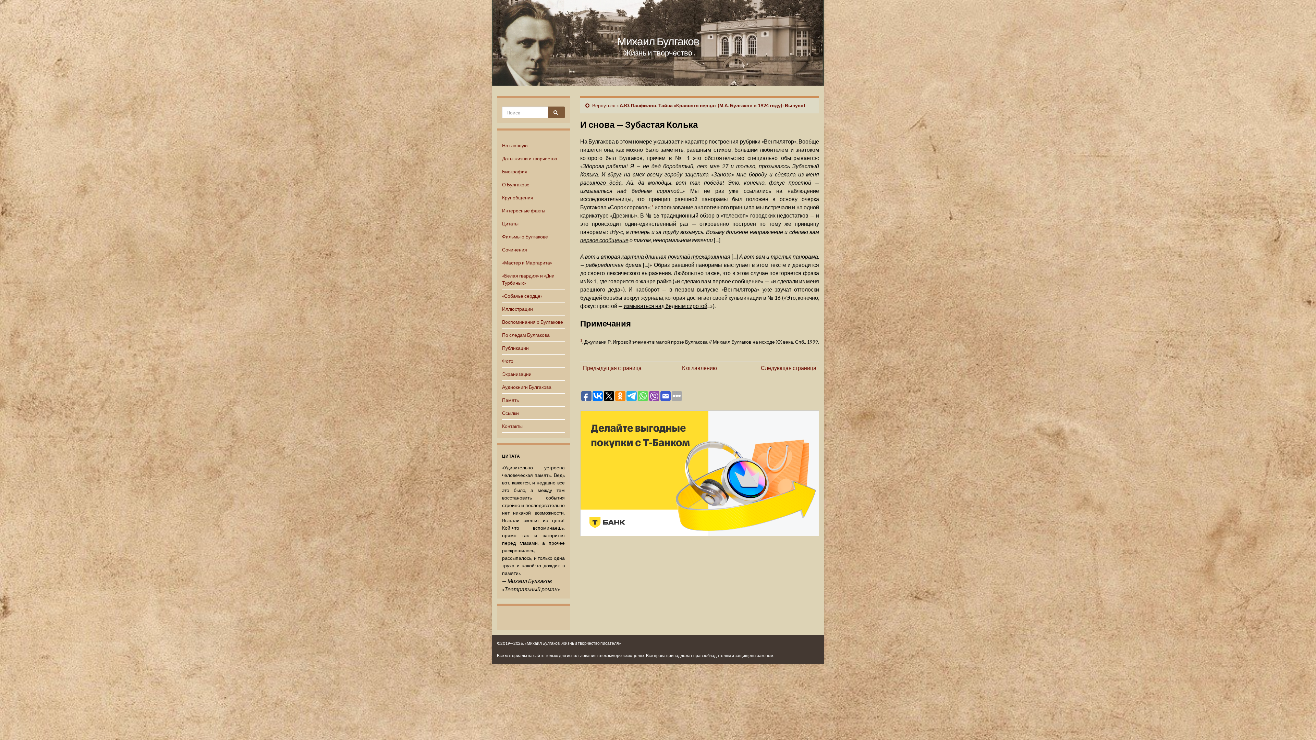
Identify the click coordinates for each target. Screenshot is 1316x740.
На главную (515, 145)
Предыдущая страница (612, 368)
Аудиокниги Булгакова (526, 387)
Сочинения (514, 249)
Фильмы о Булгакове (525, 236)
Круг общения (517, 197)
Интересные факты (523, 210)
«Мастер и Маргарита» (527, 263)
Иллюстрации (517, 309)
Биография (514, 171)
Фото (507, 361)
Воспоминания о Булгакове (532, 322)
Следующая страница (788, 368)
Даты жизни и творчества (529, 158)
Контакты (512, 426)
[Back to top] (1300, 724)
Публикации (515, 348)
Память (510, 400)
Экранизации (517, 374)
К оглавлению (699, 368)
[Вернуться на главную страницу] (658, 43)
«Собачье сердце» (522, 296)
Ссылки (510, 413)
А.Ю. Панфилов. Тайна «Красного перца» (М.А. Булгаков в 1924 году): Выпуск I (712, 105)
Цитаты (510, 223)
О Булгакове (515, 184)
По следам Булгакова (526, 335)
